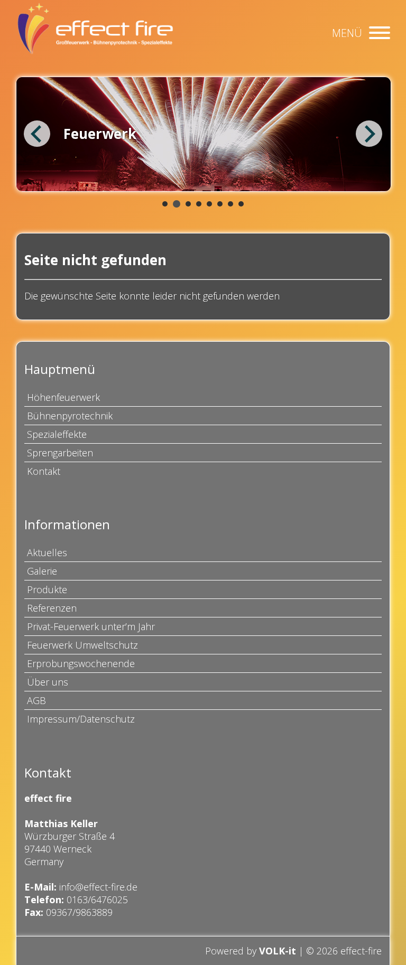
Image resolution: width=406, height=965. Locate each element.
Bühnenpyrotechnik (70, 415)
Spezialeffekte (57, 434)
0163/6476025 (97, 899)
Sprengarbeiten (60, 452)
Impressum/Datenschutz (81, 719)
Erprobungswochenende (81, 663)
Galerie (42, 571)
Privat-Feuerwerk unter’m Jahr (91, 626)
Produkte (47, 589)
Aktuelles (47, 552)
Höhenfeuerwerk (63, 397)
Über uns (47, 682)
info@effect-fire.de (98, 886)
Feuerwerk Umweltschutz (82, 645)
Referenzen (52, 608)
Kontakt (43, 471)
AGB (36, 700)
